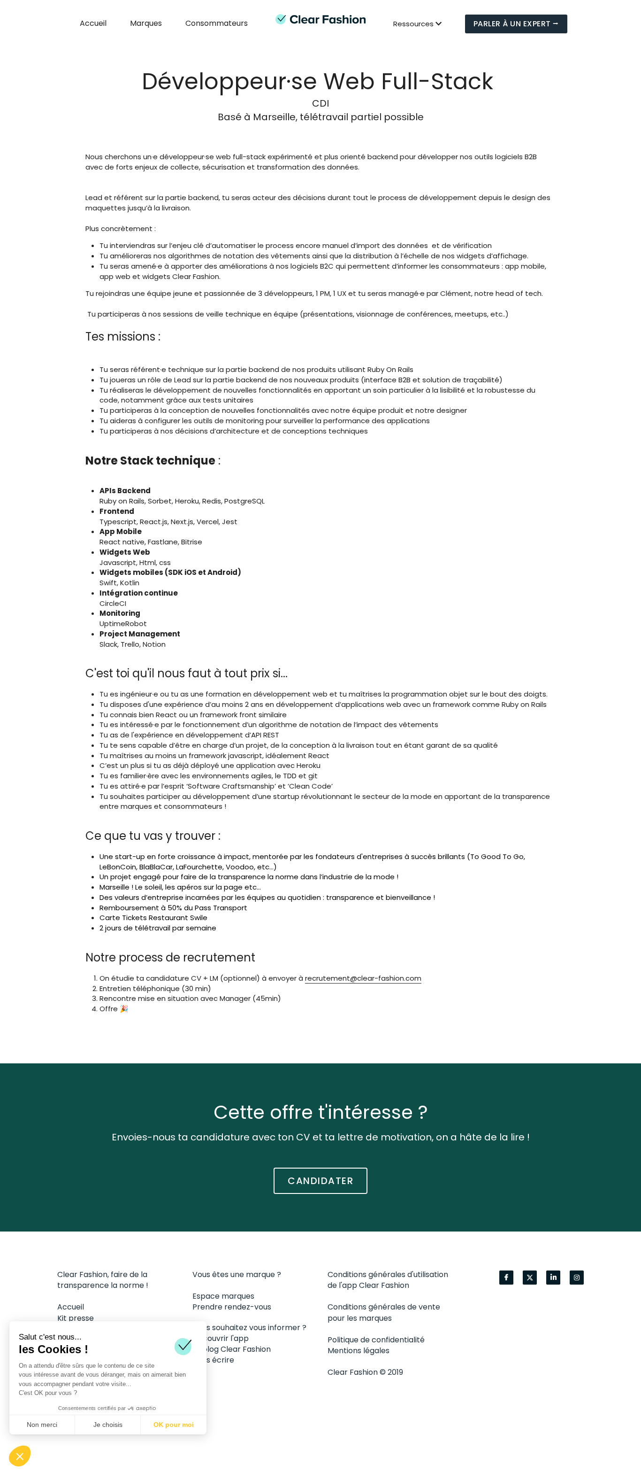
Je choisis (107, 1424)
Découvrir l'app (220, 1337)
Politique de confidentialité (376, 1338)
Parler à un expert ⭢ (516, 23)
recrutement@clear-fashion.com (363, 963)
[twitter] (530, 1277)
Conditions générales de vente (384, 1306)
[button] (19, 1456)
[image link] (320, 19)
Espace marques (223, 1295)
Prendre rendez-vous (231, 1306)
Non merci (42, 1424)
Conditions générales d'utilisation (388, 1273)
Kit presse (75, 1317)
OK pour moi (173, 1424)
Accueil (70, 1306)
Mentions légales (358, 1349)
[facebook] (506, 1277)
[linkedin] (553, 1277)
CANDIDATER (320, 1179)
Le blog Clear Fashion (231, 1348)
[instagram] (577, 1277)
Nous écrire (213, 1359)
